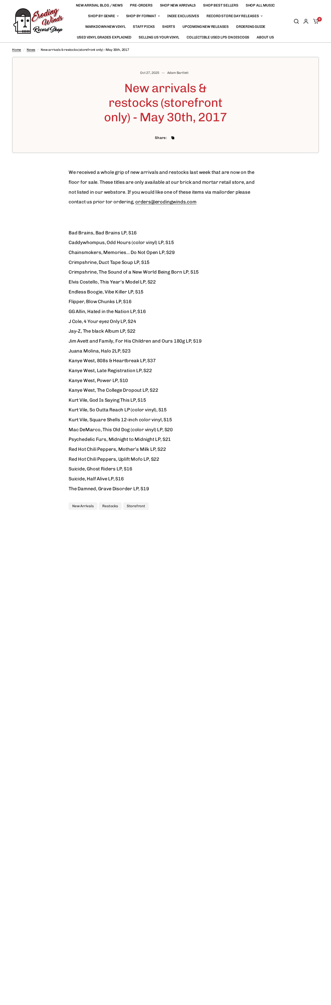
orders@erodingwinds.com (166, 202)
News (31, 50)
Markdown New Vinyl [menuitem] (105, 26)
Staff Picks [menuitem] (144, 26)
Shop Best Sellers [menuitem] (220, 5)
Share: (161, 138)
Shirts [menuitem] (168, 26)
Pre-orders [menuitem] (141, 5)
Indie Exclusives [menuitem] (183, 16)
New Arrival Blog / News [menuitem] (99, 5)
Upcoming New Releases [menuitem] (205, 26)
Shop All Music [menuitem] (260, 5)
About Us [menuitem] (265, 37)
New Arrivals (83, 506)
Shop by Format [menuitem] (141, 16)
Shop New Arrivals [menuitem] (178, 5)
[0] (315, 21)
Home (16, 50)
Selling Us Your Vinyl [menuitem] (159, 37)
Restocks (110, 506)
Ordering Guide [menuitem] (250, 26)
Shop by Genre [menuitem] (101, 16)
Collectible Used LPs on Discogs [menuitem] (218, 37)
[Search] (296, 21)
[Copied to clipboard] (173, 138)
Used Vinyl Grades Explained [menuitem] (104, 37)
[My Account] (306, 21)
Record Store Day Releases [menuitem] (232, 16)
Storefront (136, 506)
